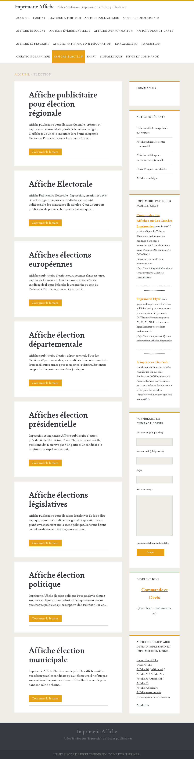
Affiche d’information (113, 30)
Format (39, 18)
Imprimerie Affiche (34, 7)
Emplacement (126, 43)
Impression (151, 43)
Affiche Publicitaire (101, 18)
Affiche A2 (157, 669)
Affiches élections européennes (60, 259)
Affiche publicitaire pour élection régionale (63, 104)
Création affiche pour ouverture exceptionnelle (150, 158)
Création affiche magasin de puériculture (152, 130)
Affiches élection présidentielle (58, 419)
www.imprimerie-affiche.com (153, 696)
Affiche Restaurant (32, 43)
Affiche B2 (143, 683)
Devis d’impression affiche (152, 169)
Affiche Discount (31, 30)
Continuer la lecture (47, 152)
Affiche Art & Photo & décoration (82, 43)
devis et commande (142, 56)
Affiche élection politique (57, 579)
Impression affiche (147, 660)
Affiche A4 (157, 674)
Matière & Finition (65, 18)
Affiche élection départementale (57, 339)
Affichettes (143, 705)
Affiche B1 (156, 678)
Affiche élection (68, 56)
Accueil (22, 18)
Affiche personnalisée (149, 692)
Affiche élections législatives (58, 499)
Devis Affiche (144, 664)
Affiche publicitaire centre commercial (151, 144)
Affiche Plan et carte (155, 30)
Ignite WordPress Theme (77, 754)
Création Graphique (33, 56)
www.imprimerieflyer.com (151, 313)
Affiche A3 (142, 674)
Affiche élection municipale (57, 655)
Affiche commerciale (141, 18)
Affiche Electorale (61, 184)
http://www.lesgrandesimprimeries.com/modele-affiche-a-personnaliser (154, 273)
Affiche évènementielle (70, 30)
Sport (91, 56)
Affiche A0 (143, 669)
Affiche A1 (142, 678)
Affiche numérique (147, 178)
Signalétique (111, 56)
